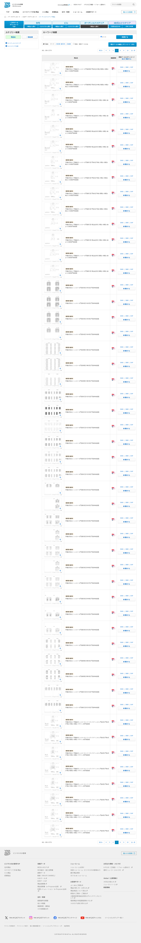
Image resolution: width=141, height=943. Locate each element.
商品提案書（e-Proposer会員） (48, 886)
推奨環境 (67, 926)
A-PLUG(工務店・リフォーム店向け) (94, 4)
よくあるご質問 (75, 885)
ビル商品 (45, 12)
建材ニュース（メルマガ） (113, 870)
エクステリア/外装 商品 (31, 12)
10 (127, 50)
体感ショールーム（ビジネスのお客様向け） (85, 870)
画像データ (41, 873)
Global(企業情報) (63, 5)
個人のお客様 (127, 12)
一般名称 (30, 37)
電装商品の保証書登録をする (80, 901)
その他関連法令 (42, 909)
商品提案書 (41, 884)
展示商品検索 (75, 873)
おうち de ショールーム (78, 876)
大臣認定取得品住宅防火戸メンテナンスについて (85, 897)
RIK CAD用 (129, 26)
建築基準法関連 (42, 901)
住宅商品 (16, 12)
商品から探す (31, 26)
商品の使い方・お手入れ (78, 888)
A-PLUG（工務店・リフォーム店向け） (117, 867)
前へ (101, 50)
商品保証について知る (78, 891)
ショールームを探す (77, 867)
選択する (127, 71)
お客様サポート (91, 12)
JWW (126, 67)
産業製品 (55, 12)
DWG (121, 67)
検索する (125, 37)
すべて (104, 37)
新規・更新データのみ (81, 44)
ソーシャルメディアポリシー (51, 926)
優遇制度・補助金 (43, 906)
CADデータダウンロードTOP (14, 24)
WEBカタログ (78, 4)
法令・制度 (66, 12)
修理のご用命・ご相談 (78, 893)
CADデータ (41, 878)
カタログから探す (45, 26)
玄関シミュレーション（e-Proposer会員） (52, 889)
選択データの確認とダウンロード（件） (122, 44)
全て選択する (127, 59)
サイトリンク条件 (22, 926)
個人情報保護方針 (35, 926)
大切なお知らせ (109, 882)
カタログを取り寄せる (78, 903)
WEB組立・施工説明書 (45, 870)
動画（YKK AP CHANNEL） (46, 876)
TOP (7, 12)
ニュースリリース (110, 884)
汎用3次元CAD (115, 26)
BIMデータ (41, 881)
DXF (131, 67)
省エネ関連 (41, 903)
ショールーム (77, 12)
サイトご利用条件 (9, 926)
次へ (132, 50)
